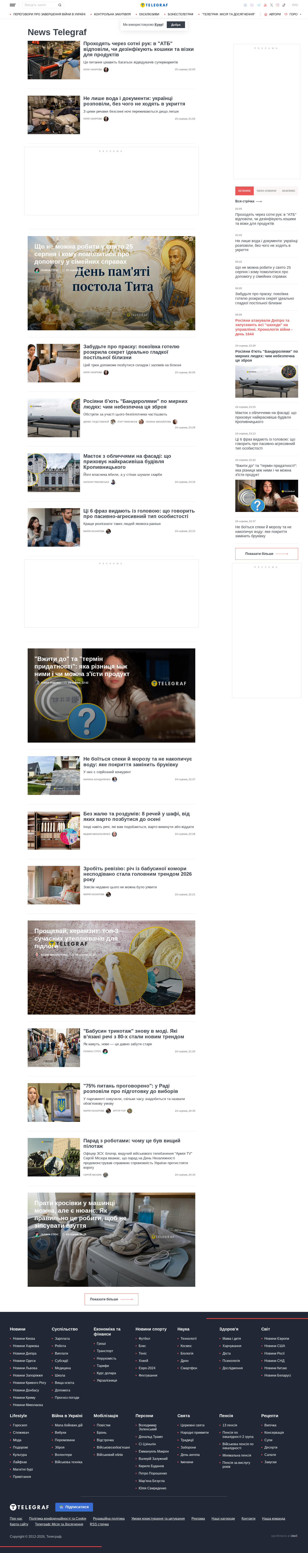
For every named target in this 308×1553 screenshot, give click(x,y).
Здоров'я (228, 1329)
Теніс (143, 1353)
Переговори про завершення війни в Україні (49, 14)
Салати (270, 1455)
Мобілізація (106, 1415)
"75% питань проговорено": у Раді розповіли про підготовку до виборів (130, 1088)
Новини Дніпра (24, 1353)
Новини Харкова (26, 1346)
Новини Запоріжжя (28, 1375)
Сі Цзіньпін (147, 1444)
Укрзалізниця (107, 1380)
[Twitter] (271, 5)
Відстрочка (105, 1440)
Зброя (60, 1447)
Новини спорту (151, 1329)
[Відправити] (60, 5)
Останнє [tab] (244, 190)
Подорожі (20, 1447)
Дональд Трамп (151, 1437)
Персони (144, 1415)
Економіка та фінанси (107, 1331)
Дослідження (233, 1368)
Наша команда (273, 1518)
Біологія (187, 1353)
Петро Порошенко (153, 1473)
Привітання (22, 1476)
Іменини (187, 1462)
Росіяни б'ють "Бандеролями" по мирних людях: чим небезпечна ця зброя (135, 404)
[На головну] (154, 5)
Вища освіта (64, 1383)
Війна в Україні (67, 1415)
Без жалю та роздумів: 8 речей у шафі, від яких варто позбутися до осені (136, 816)
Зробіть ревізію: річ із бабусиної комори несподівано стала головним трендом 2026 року (137, 874)
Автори (275, 14)
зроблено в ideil (284, 1536)
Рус (295, 5)
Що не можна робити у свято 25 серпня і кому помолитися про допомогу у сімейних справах (83, 254)
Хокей (143, 1361)
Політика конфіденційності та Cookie (57, 1518)
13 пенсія (230, 1425)
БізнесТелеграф (180, 14)
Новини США (274, 1346)
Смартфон (189, 1368)
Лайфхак (20, 1462)
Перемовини (65, 1440)
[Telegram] (258, 5)
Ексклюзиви (149, 14)
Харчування (232, 1346)
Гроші (101, 1343)
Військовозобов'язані (113, 1447)
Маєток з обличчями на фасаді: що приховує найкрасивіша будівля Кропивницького (127, 461)
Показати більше (104, 1299)
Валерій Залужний (153, 1458)
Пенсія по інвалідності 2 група (238, 1434)
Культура (20, 1455)
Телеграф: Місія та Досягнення (59, 1524)
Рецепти (269, 1415)
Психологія (231, 1361)
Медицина (63, 1368)
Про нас (16, 1518)
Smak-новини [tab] (266, 190)
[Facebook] (245, 5)
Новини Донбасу (26, 1390)
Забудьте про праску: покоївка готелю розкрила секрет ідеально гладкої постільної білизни (131, 352)
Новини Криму (24, 1397)
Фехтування (148, 1375)
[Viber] (251, 5)
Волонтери (63, 1455)
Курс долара (106, 1373)
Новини (17, 1329)
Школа (60, 1375)
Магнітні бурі (23, 1469)
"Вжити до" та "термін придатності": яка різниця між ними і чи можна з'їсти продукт (82, 666)
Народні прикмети (195, 1432)
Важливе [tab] (288, 190)
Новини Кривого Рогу (29, 1383)
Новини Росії (274, 1353)
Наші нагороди (223, 1518)
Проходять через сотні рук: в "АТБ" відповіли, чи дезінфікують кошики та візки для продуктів (138, 49)
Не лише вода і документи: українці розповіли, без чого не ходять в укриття (134, 101)
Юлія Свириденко (152, 1488)
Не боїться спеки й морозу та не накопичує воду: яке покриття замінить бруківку (137, 761)
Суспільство (65, 1329)
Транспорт (105, 1351)
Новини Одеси (24, 1361)
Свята (183, 1415)
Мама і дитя (232, 1338)
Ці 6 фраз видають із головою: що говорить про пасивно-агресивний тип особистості (139, 513)
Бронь (101, 1432)
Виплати (61, 1353)
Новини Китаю (275, 1368)
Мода (17, 1440)
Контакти (248, 1518)
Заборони (188, 1447)
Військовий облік (110, 1455)
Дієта (227, 1353)
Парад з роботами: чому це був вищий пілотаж (131, 1143)
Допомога (62, 1390)
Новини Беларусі (277, 1375)
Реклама (198, 1518)
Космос (186, 1346)
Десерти (270, 1447)
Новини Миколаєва (28, 1405)
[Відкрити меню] (12, 5)
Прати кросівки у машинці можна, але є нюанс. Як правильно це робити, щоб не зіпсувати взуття (80, 1214)
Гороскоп (298, 14)
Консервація (274, 1432)
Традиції (187, 1440)
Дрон (185, 1361)
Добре (176, 24)
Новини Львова (25, 1368)
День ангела (190, 1455)
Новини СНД (274, 1361)
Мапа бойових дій (69, 1425)
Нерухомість (106, 1358)
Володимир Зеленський (148, 1427)
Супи (268, 1440)
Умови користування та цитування (158, 1518)
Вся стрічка (244, 201)
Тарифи (103, 1366)
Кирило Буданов (151, 1466)
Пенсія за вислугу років (236, 1464)
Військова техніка (68, 1462)
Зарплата (62, 1338)
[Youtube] (265, 5)
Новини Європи (276, 1338)
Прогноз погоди (67, 1397)
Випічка (270, 1425)
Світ (265, 1329)
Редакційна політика (109, 1518)
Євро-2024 (147, 1368)
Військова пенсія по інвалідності (238, 1446)
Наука (183, 1329)
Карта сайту (19, 1524)
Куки (158, 24)
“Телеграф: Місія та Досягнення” (228, 14)
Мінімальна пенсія (237, 1455)
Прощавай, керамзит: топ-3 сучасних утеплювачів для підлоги (76, 938)
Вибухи (60, 1432)
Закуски (270, 1462)
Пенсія (226, 1415)
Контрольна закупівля (112, 14)
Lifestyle (18, 1415)
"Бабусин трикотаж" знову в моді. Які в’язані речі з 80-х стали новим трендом (133, 1033)
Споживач (21, 1432)
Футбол (144, 1338)
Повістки (103, 1425)
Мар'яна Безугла (152, 1481)
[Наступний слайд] (300, 14)
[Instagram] (277, 5)
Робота (60, 1346)
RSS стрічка (99, 1524)
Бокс (142, 1346)
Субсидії (61, 1361)
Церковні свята (192, 1425)
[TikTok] (284, 5)
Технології (189, 1338)
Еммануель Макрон (154, 1451)
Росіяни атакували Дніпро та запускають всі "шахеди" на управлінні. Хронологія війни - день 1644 (263, 327)
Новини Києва (24, 1338)
